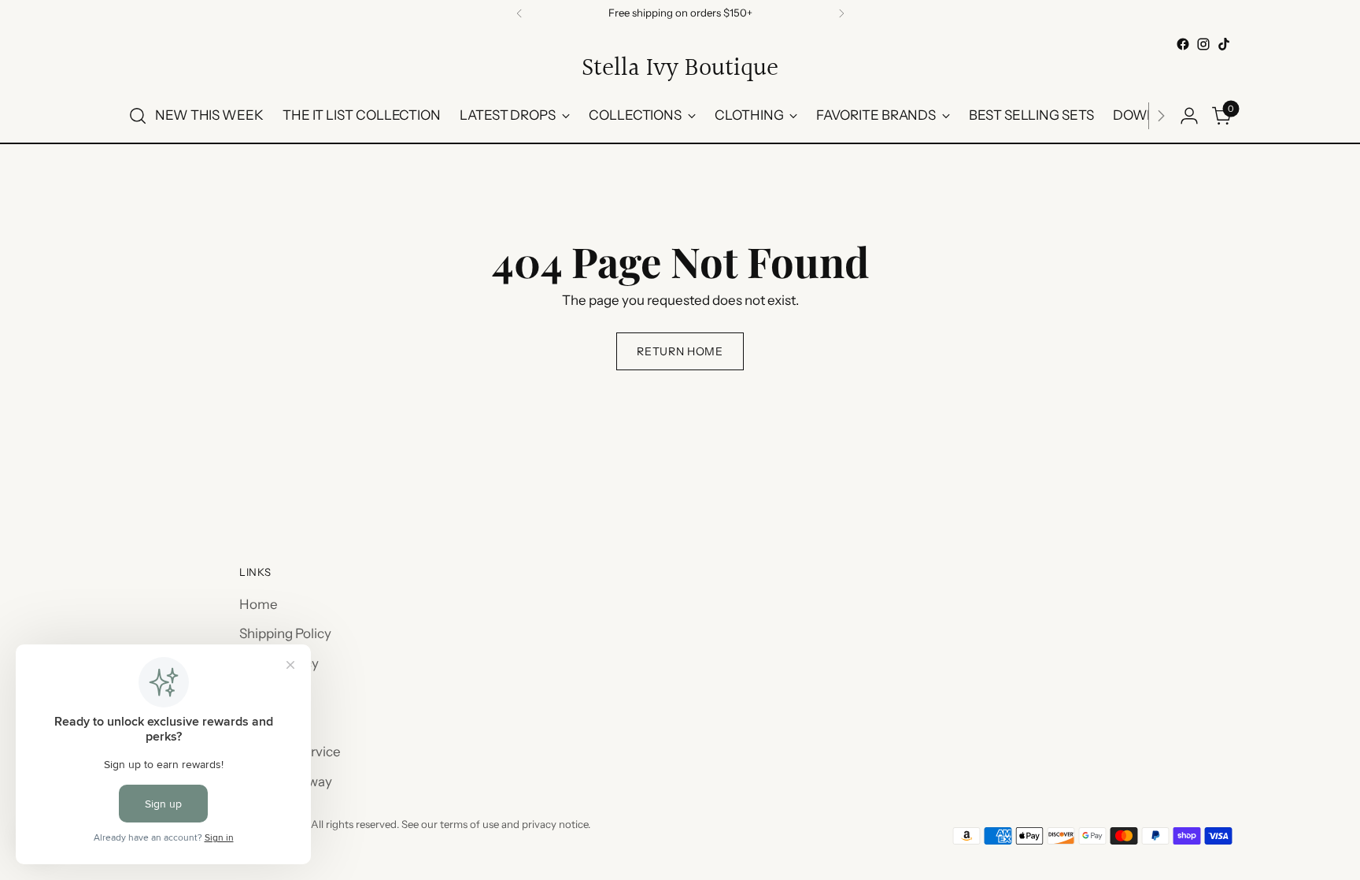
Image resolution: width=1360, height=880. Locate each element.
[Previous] (519, 13)
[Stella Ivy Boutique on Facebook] (1183, 44)
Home (258, 604)
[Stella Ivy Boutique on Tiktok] (1224, 44)
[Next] (841, 13)
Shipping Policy (285, 633)
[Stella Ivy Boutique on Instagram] (1203, 44)
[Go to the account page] (1189, 116)
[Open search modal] (137, 116)
